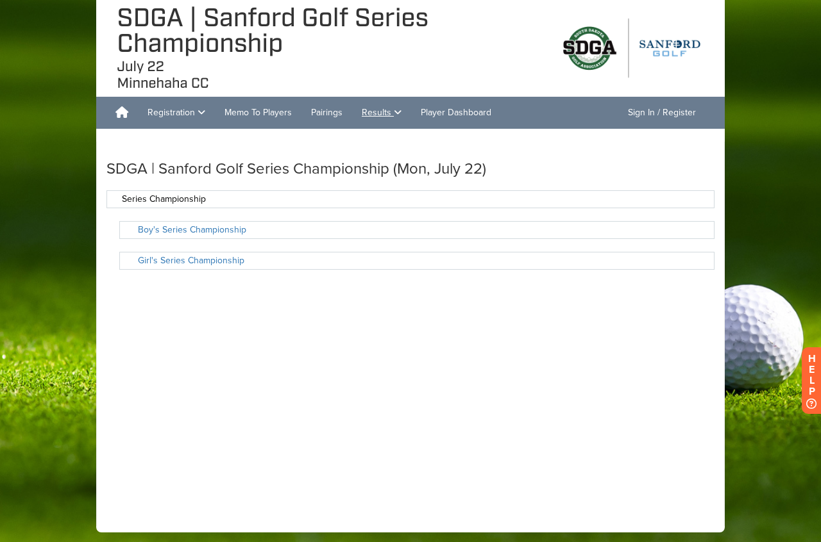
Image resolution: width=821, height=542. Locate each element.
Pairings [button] (327, 112)
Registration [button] (173, 112)
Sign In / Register (662, 112)
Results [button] (378, 112)
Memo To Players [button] (258, 112)
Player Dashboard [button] (456, 112)
